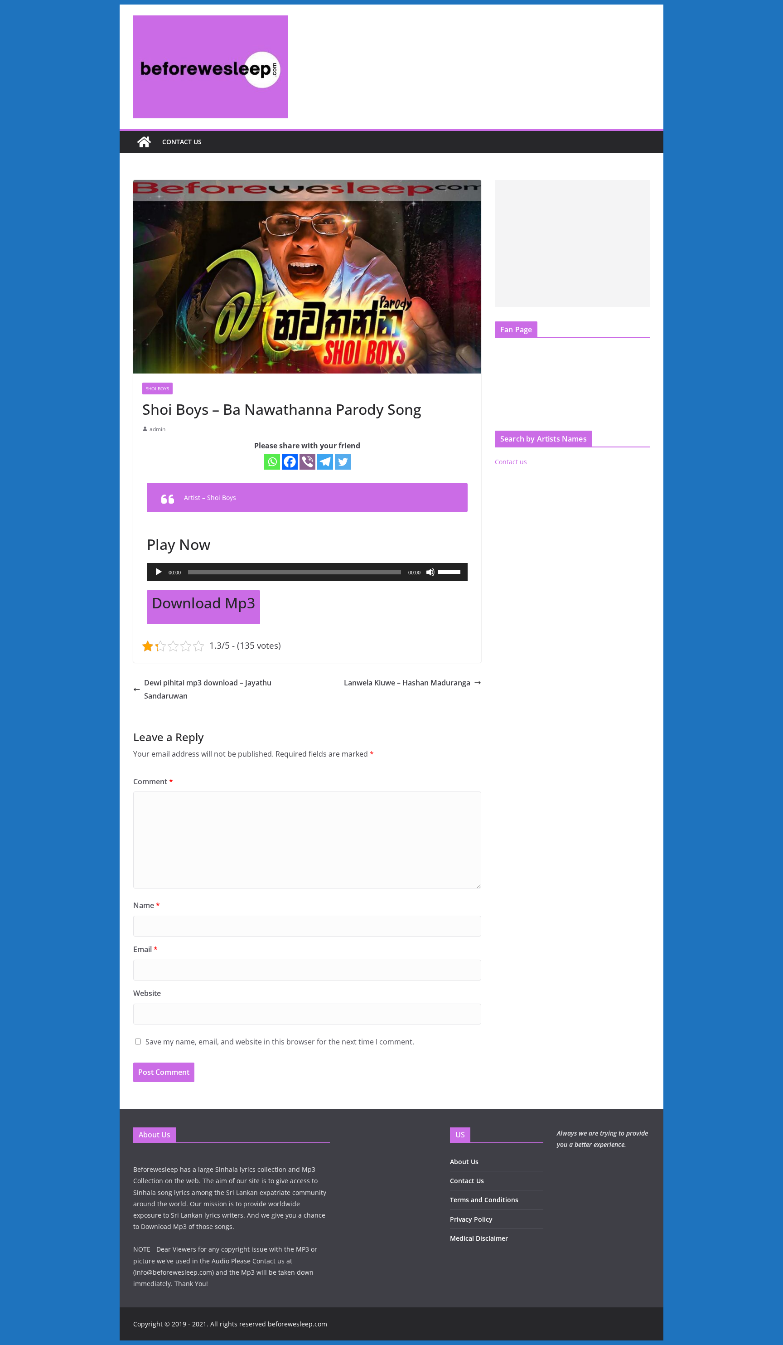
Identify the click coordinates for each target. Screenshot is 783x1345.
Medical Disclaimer (479, 1238)
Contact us (182, 141)
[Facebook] (290, 462)
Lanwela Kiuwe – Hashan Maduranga (407, 683)
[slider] (450, 571)
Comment (153, 782)
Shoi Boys (157, 388)
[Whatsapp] (272, 462)
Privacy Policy (471, 1219)
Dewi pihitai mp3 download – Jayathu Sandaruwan (207, 689)
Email (145, 949)
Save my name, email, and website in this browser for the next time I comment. (279, 1042)
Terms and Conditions (484, 1199)
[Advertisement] (572, 243)
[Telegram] (325, 462)
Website (147, 993)
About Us (464, 1161)
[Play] (158, 572)
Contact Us (467, 1180)
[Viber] (307, 462)
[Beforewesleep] (144, 142)
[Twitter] (343, 462)
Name (146, 905)
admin (157, 429)
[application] (307, 572)
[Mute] (430, 572)
